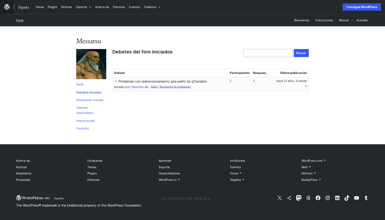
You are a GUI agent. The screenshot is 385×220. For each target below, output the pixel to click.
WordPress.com (314, 160)
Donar (236, 173)
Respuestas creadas (90, 100)
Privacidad (23, 179)
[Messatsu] (91, 65)
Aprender (165, 160)
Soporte (164, 167)
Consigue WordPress (361, 7)
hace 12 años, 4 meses (292, 81)
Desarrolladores (169, 173)
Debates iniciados (89, 92)
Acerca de (23, 160)
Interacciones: (85, 120)
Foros (19, 20)
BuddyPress (311, 179)
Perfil (79, 84)
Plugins (92, 173)
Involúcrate (237, 160)
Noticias (21, 167)
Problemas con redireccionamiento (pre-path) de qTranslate (162, 81)
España (59, 198)
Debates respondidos (84, 110)
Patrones (93, 179)
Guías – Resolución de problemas (170, 87)
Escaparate (94, 160)
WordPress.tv (169, 179)
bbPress (309, 173)
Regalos (237, 179)
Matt (306, 167)
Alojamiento (23, 173)
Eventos (235, 167)
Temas (91, 167)
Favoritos (82, 128)
